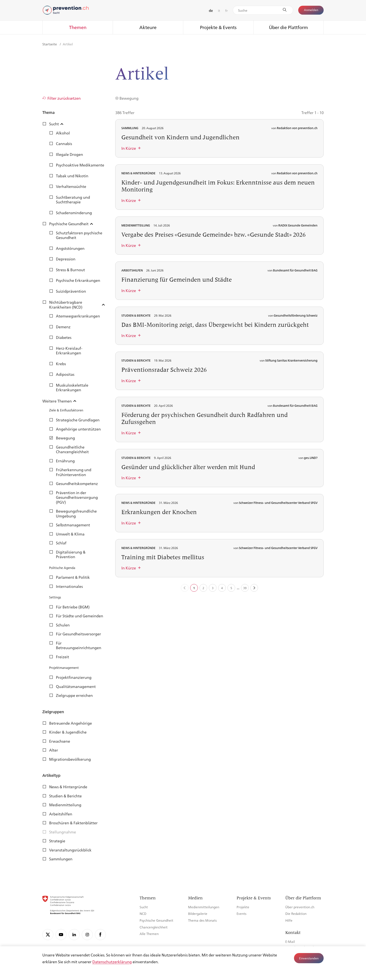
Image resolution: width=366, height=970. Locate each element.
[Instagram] (87, 934)
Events (241, 913)
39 (245, 588)
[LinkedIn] (74, 934)
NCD (143, 913)
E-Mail (290, 941)
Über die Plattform (288, 27)
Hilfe (289, 920)
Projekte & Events (218, 27)
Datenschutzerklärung (112, 961)
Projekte (243, 907)
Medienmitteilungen (203, 907)
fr (226, 10)
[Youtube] (61, 934)
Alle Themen (149, 933)
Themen (77, 27)
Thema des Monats (202, 920)
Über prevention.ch (299, 907)
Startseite (50, 44)
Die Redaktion (295, 913)
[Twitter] (47, 934)
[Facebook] (100, 934)
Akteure (148, 27)
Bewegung (129, 98)
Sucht (144, 907)
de (211, 10)
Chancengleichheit (154, 927)
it (219, 10)
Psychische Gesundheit (156, 920)
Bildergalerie (197, 913)
